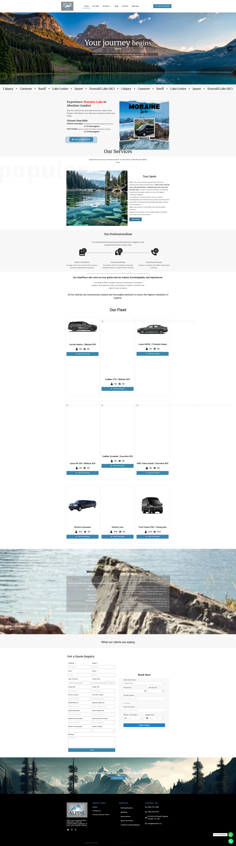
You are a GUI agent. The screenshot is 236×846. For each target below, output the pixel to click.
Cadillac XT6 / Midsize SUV (117, 379)
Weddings (124, 812)
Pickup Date (71, 687)
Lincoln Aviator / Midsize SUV (82, 344)
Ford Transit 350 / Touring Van (152, 527)
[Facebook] (68, 829)
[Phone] (230, 841)
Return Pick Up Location (75, 718)
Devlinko (129, 843)
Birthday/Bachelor (127, 808)
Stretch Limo (117, 527)
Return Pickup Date (74, 710)
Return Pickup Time (98, 710)
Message (71, 734)
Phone (94, 671)
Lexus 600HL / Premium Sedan (152, 344)
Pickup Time (96, 687)
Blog (116, 6)
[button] (123, 125)
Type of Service (73, 679)
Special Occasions (127, 821)
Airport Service (126, 816)
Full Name (71, 663)
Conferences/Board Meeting (130, 825)
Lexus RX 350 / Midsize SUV (82, 463)
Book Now (135, 6)
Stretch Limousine (82, 527)
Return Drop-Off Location (100, 718)
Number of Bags (97, 726)
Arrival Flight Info (73, 703)
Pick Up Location (73, 695)
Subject (94, 663)
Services (106, 6)
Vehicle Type (96, 679)
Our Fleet (95, 6)
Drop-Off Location (97, 695)
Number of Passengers (75, 726)
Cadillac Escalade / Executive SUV (117, 456)
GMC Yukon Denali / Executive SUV (152, 463)
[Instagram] (71, 829)
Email (70, 671)
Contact (125, 6)
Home (86, 6)
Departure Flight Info (98, 703)
